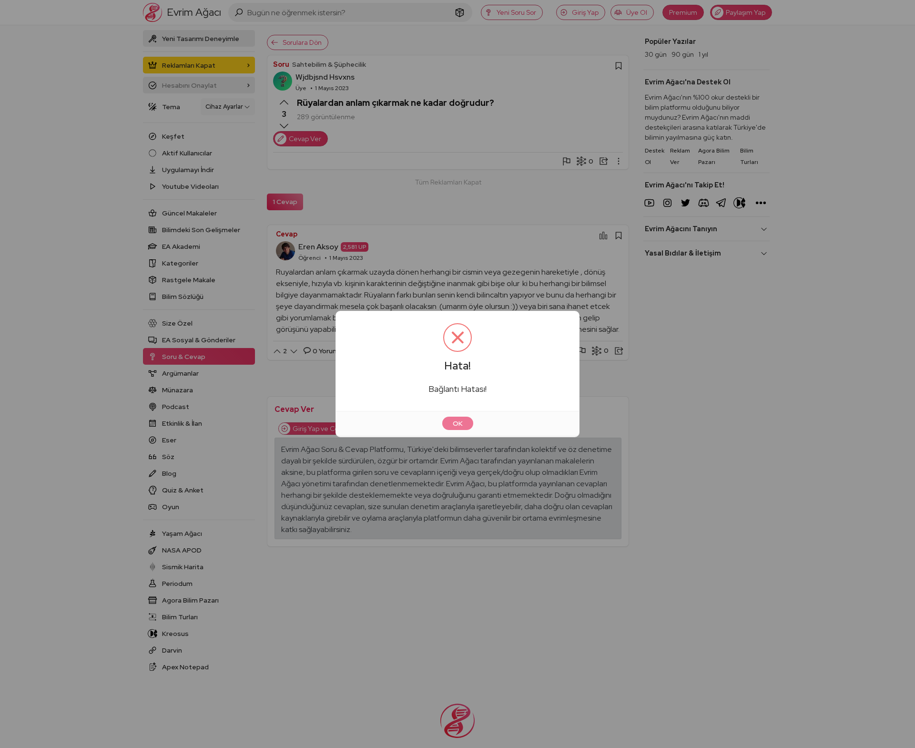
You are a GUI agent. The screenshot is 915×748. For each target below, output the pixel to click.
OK (458, 423)
